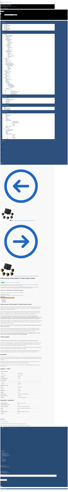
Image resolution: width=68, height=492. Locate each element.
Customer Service (5, 453)
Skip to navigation (3, 1)
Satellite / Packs (11, 425)
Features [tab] (3, 300)
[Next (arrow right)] (1, 491)
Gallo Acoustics (27, 425)
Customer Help (4, 147)
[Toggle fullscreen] (1, 490)
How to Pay (4, 454)
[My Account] (0, 12)
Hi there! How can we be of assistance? (7, 297)
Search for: (2, 14)
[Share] (2, 490)
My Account (4, 146)
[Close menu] (0, 0)
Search (16, 14)
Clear (9, 294)
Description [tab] (4, 299)
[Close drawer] (0, 3)
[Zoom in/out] (0, 490)
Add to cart (3, 296)
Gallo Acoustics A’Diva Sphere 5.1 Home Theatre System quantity (11, 295)
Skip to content (9, 1)
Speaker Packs (16, 425)
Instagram (4, 158)
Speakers (20, 425)
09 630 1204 (6, 8)
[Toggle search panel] (0, 13)
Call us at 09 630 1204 (4, 152)
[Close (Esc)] (3, 490)
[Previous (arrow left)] (0, 491)
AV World (4, 459)
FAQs (3, 452)
